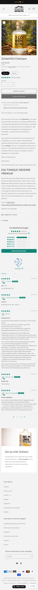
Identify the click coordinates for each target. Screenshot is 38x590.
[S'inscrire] (30, 556)
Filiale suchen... (8, 491)
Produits (6, 487)
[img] (5, 279)
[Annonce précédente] (3, 2)
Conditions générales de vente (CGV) (14, 523)
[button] (4, 9)
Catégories (7, 503)
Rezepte (6, 512)
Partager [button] (5, 220)
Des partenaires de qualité (12, 508)
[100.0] (18, 262)
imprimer (6, 540)
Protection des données (11, 536)
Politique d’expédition (22, 583)
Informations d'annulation (12, 528)
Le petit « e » (7, 495)
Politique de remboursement (14, 580)
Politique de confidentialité (29, 580)
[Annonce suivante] (35, 2)
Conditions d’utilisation (9, 583)
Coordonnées (33, 583)
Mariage (6, 499)
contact (6, 544)
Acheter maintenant (19, 96)
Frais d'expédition (12, 66)
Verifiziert (18, 268)
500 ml (5, 73)
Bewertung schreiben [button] (19, 251)
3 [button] (19, 417)
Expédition (7, 532)
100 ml (14, 73)
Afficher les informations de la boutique (15, 107)
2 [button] (16, 417)
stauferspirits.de (12, 578)
